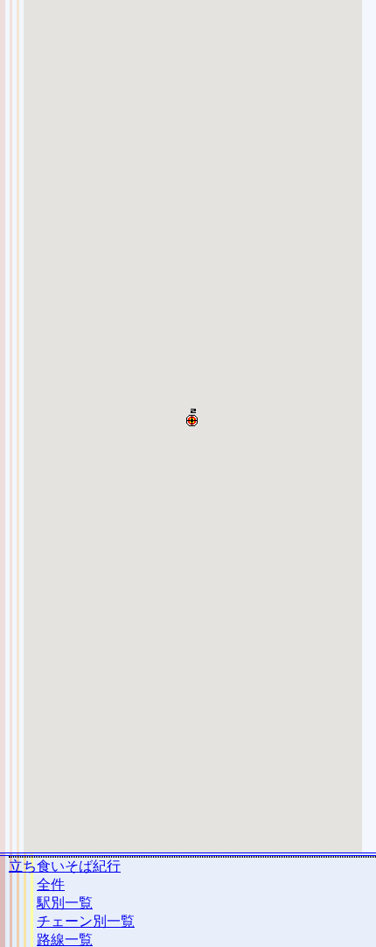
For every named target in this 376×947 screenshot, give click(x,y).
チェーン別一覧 (86, 921)
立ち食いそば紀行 (65, 866)
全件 (51, 884)
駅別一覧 (65, 902)
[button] (192, 417)
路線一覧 (65, 939)
